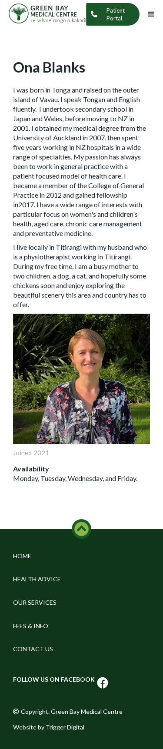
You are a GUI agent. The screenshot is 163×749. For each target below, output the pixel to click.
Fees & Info (30, 626)
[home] (47, 12)
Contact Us (33, 649)
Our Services (35, 602)
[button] (151, 14)
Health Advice (37, 579)
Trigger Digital (65, 727)
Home (22, 556)
